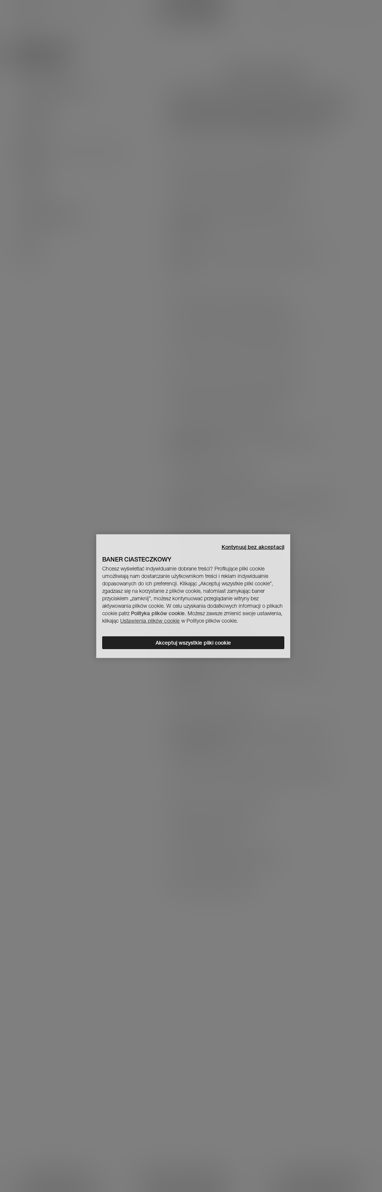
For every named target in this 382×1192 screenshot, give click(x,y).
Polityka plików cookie (158, 613)
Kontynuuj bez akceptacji (253, 547)
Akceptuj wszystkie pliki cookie (193, 642)
